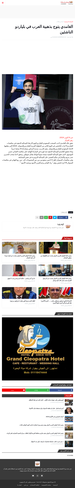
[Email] (42, 217)
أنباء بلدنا (61, 224)
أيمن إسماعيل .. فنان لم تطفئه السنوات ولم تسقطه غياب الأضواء (46, 408)
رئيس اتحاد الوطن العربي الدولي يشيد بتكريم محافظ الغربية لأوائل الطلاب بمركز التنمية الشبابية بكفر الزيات (35, 433)
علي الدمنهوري (23, 482)
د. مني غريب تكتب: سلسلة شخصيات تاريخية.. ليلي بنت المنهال (47, 441)
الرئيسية (55, 485)
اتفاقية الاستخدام (34, 485)
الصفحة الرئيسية (68, 22)
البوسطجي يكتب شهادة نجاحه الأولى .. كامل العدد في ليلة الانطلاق (46, 400)
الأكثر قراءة (69, 396)
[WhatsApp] (46, 217)
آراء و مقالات (59, 22)
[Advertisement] (37, 11)
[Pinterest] (50, 217)
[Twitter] (55, 217)
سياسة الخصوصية (46, 485)
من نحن (26, 485)
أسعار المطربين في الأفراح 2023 (55, 417)
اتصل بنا (19, 485)
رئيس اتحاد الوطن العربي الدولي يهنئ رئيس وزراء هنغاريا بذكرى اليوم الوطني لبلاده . (41, 425)
